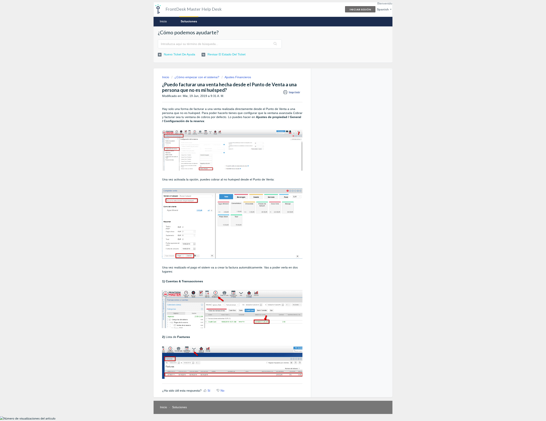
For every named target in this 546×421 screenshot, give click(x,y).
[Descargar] (265, 158)
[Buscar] (275, 44)
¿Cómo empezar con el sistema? (196, 77)
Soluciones (189, 21)
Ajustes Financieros (238, 77)
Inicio (163, 21)
